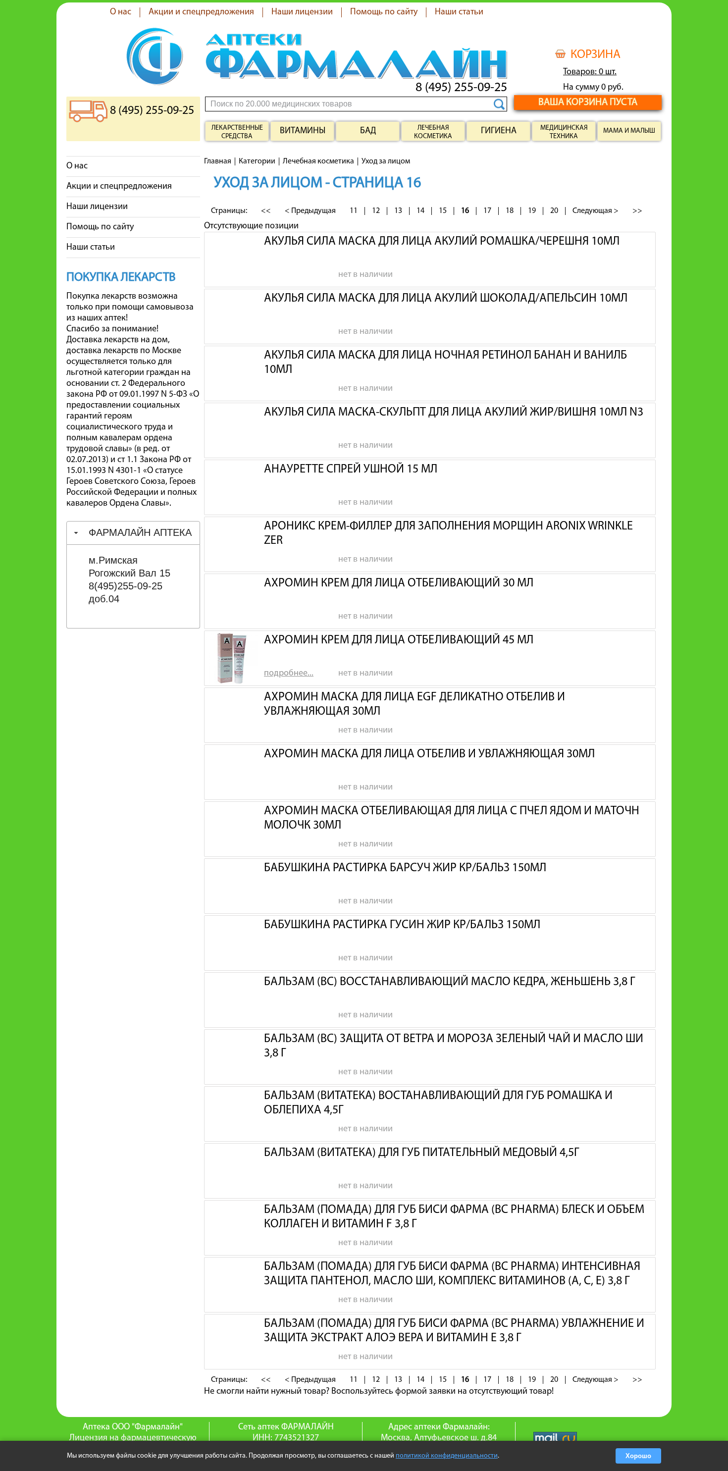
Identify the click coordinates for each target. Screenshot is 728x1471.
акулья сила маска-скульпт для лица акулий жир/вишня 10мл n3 (453, 413)
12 (376, 211)
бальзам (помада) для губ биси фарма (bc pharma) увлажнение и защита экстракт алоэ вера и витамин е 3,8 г (454, 1330)
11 (354, 211)
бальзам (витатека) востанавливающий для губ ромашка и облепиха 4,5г (438, 1102)
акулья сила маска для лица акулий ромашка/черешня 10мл (442, 242)
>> (637, 211)
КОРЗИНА (596, 55)
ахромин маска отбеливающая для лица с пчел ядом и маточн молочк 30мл (451, 817)
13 (398, 211)
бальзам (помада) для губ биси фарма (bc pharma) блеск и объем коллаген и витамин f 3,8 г (454, 1216)
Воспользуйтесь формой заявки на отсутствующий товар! (442, 1391)
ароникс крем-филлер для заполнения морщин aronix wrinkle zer (448, 532)
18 (510, 211)
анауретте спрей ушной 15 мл (350, 469)
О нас (120, 12)
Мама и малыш (629, 131)
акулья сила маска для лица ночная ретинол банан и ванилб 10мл (445, 361)
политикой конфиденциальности (447, 1456)
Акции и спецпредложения (201, 12)
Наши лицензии (302, 12)
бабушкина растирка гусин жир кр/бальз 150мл (402, 925)
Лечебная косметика (433, 132)
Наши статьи (459, 12)
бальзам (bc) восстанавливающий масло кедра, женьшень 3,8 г (449, 982)
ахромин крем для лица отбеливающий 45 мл (398, 640)
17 (487, 211)
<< (266, 211)
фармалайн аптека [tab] (140, 532)
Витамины (302, 131)
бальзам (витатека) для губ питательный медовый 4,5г (421, 1153)
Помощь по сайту (383, 12)
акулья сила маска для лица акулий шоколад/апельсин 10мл (445, 299)
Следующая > (595, 211)
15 (443, 211)
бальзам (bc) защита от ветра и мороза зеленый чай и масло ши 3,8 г (453, 1045)
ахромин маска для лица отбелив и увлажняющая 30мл (429, 754)
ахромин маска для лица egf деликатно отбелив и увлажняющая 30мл (414, 703)
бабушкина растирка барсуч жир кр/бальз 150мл (405, 868)
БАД (368, 131)
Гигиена (499, 131)
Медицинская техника (564, 132)
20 (554, 211)
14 (420, 211)
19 (532, 211)
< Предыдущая (310, 211)
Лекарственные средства (237, 132)
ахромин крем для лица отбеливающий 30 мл (398, 583)
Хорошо (638, 1456)
